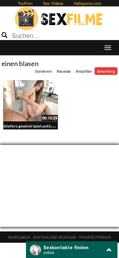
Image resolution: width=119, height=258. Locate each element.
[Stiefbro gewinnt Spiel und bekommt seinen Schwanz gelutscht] (30, 100)
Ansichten (84, 71)
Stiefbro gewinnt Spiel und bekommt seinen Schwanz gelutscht (56, 126)
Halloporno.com (87, 3)
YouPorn (25, 3)
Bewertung (106, 71)
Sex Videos (53, 3)
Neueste (64, 71)
